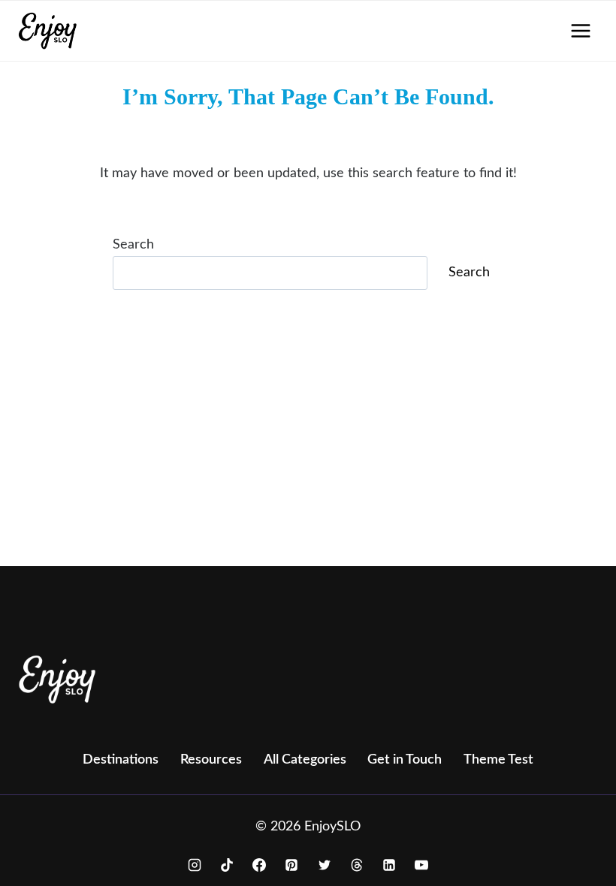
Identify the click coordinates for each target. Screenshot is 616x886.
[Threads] (356, 864)
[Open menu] (580, 30)
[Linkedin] (389, 864)
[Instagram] (194, 864)
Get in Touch (404, 760)
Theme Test (498, 760)
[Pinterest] (291, 864)
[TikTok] (226, 864)
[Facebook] (259, 864)
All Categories (305, 760)
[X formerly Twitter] (324, 864)
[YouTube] (421, 864)
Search (133, 245)
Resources (211, 760)
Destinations (121, 760)
